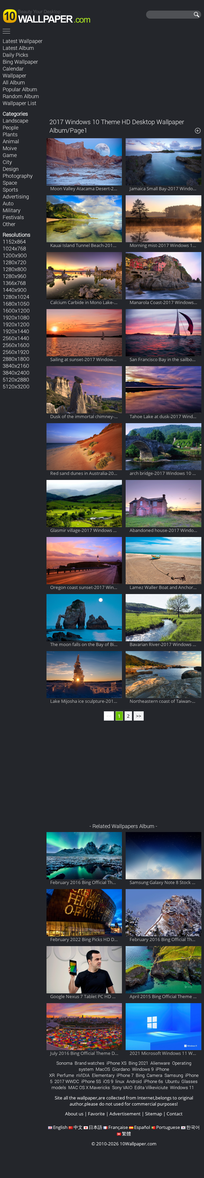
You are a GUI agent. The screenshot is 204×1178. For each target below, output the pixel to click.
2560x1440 (16, 338)
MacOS (103, 1069)
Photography (18, 175)
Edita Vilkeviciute (151, 1087)
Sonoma (64, 1063)
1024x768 (14, 248)
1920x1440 (16, 331)
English (60, 1127)
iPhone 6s (153, 1081)
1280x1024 (16, 296)
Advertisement (125, 1114)
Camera (154, 1075)
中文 (78, 1127)
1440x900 (15, 289)
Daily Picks (15, 54)
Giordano (121, 1069)
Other (9, 223)
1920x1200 (16, 324)
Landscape (15, 120)
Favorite (96, 1114)
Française (118, 1127)
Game (10, 154)
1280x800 (15, 269)
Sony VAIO (122, 1087)
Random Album (21, 96)
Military (11, 210)
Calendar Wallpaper (14, 72)
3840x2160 (16, 365)
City (7, 161)
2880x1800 (16, 358)
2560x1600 (16, 344)
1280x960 (14, 275)
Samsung (173, 1075)
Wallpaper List (19, 102)
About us (74, 1114)
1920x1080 (16, 317)
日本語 (95, 1127)
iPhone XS (116, 1063)
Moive (10, 148)
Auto (8, 203)
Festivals (13, 217)
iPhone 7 (125, 1075)
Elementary (103, 1075)
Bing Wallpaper (20, 61)
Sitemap (153, 1114)
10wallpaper (49, 15)
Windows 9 (143, 1069)
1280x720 (14, 262)
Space (10, 182)
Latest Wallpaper (22, 40)
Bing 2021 (138, 1063)
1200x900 (15, 255)
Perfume (65, 1075)
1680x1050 (16, 303)
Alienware (160, 1063)
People (10, 127)
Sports (10, 189)
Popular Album (20, 89)
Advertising (16, 196)
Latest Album (18, 47)
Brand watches (89, 1063)
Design (11, 168)
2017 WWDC (66, 1081)
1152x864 (14, 241)
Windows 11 (182, 1087)
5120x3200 (16, 386)
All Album (14, 82)
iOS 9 (108, 1081)
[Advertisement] (123, 74)
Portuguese (168, 1127)
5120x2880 (16, 379)
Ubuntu (172, 1081)
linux (119, 1081)
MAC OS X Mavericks (89, 1087)
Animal (11, 141)
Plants (10, 134)
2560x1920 (16, 351)
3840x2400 (16, 372)
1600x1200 (16, 310)
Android (134, 1081)
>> (138, 716)
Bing (140, 1075)
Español (142, 1127)
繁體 (126, 1134)
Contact (174, 1114)
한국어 (193, 1127)
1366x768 (14, 282)
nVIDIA (83, 1075)
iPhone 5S (91, 1081)
